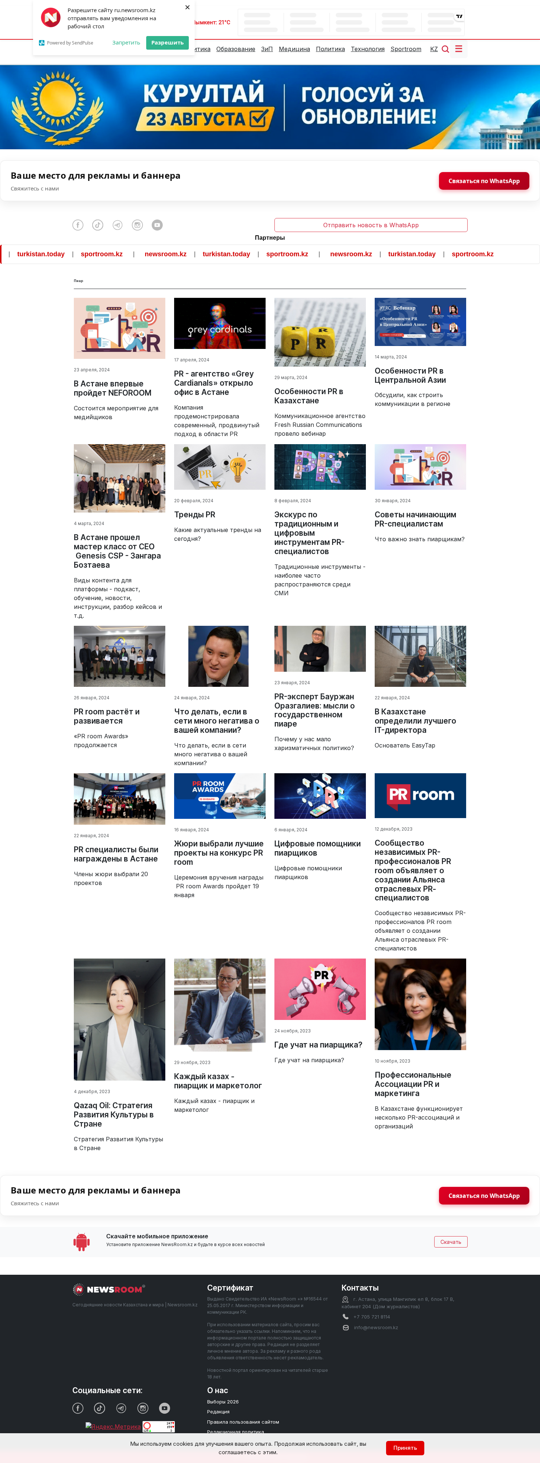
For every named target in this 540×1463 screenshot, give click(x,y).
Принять (405, 1447)
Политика (330, 49)
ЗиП (267, 49)
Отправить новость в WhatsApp (371, 225)
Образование (235, 49)
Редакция (218, 1411)
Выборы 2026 (223, 1402)
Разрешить (167, 42)
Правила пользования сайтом (243, 1422)
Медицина (294, 49)
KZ (434, 49)
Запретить (126, 42)
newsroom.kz (123, 254)
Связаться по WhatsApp (484, 181)
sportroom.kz (59, 254)
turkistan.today (184, 254)
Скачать (450, 1242)
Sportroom (405, 49)
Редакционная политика (235, 1432)
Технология (368, 49)
